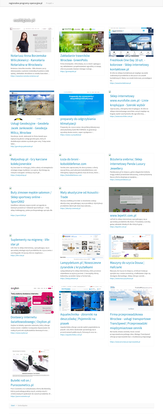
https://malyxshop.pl (18, 175)
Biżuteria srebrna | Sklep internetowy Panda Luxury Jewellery (127, 163)
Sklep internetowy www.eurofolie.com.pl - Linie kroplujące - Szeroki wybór (129, 100)
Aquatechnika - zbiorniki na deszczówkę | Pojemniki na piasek (78, 318)
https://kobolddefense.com (71, 175)
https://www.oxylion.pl (19, 333)
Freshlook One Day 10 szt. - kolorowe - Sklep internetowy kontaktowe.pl (129, 64)
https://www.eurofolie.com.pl (121, 116)
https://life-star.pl (17, 255)
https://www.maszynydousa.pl (121, 278)
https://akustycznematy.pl (70, 208)
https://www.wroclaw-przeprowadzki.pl (125, 342)
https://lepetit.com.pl (118, 227)
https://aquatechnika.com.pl (71, 335)
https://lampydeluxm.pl (69, 278)
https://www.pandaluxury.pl (120, 179)
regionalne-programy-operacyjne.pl (25, 3)
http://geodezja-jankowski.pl (22, 146)
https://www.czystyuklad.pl (70, 135)
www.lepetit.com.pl (123, 215)
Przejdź (49, 3)
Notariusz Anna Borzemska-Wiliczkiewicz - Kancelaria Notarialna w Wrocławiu (29, 60)
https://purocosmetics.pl (20, 396)
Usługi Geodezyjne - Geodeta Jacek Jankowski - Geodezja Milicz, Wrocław (30, 128)
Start (13, 405)
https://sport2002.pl (18, 215)
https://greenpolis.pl (68, 71)
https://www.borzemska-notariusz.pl (25, 76)
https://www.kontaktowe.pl (120, 83)
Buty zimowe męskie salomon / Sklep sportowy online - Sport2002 (31, 196)
